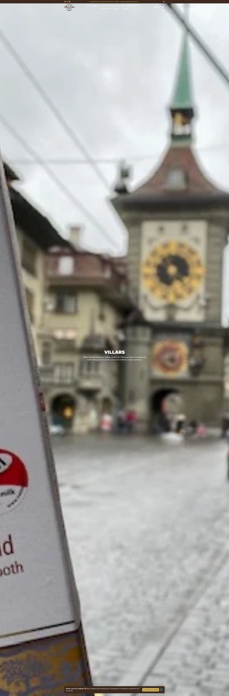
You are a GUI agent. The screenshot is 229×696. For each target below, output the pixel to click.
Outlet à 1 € (104, 8)
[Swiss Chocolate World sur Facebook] (65, 2)
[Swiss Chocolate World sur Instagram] (67, 2)
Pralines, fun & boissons (117, 6)
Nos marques (114, 8)
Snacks (104, 6)
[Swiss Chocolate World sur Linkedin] (69, 2)
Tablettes (97, 6)
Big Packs (125, 8)
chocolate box (131, 6)
